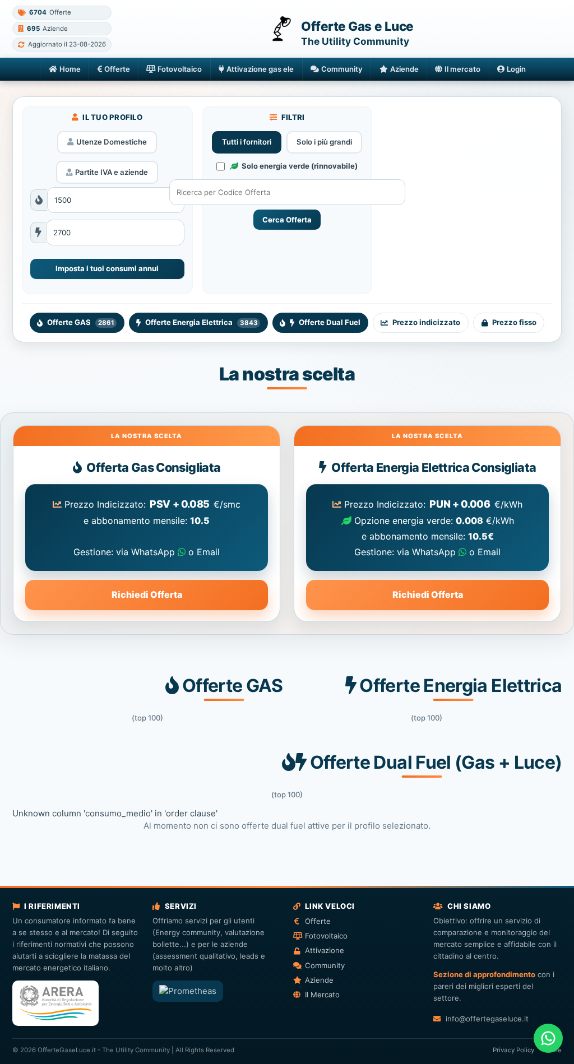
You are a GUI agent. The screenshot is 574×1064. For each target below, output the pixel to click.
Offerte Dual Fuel (329, 322)
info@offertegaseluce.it (487, 1018)
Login (516, 68)
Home (70, 68)
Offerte (117, 68)
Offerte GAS (80, 322)
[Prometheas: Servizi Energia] (187, 991)
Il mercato (462, 68)
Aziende (404, 68)
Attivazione (324, 950)
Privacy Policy (513, 1050)
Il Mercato (322, 994)
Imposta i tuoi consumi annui (107, 268)
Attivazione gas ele (260, 68)
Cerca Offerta (287, 219)
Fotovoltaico (180, 68)
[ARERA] (55, 1003)
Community (342, 68)
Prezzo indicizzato (426, 322)
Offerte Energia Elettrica (201, 322)
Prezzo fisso (514, 322)
